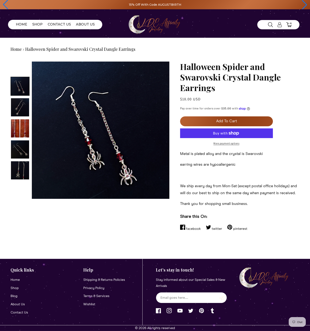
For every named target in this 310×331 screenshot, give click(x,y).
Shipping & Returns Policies (104, 279)
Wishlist (89, 304)
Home (16, 49)
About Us (18, 304)
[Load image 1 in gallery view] (20, 86)
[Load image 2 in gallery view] (20, 107)
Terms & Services (96, 296)
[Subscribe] (222, 297)
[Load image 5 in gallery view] (20, 170)
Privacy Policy (93, 288)
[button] (5, 4)
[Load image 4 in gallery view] (20, 149)
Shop (15, 288)
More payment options (226, 143)
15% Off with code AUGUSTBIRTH (155, 5)
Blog (14, 296)
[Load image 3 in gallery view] (20, 128)
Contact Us (19, 312)
